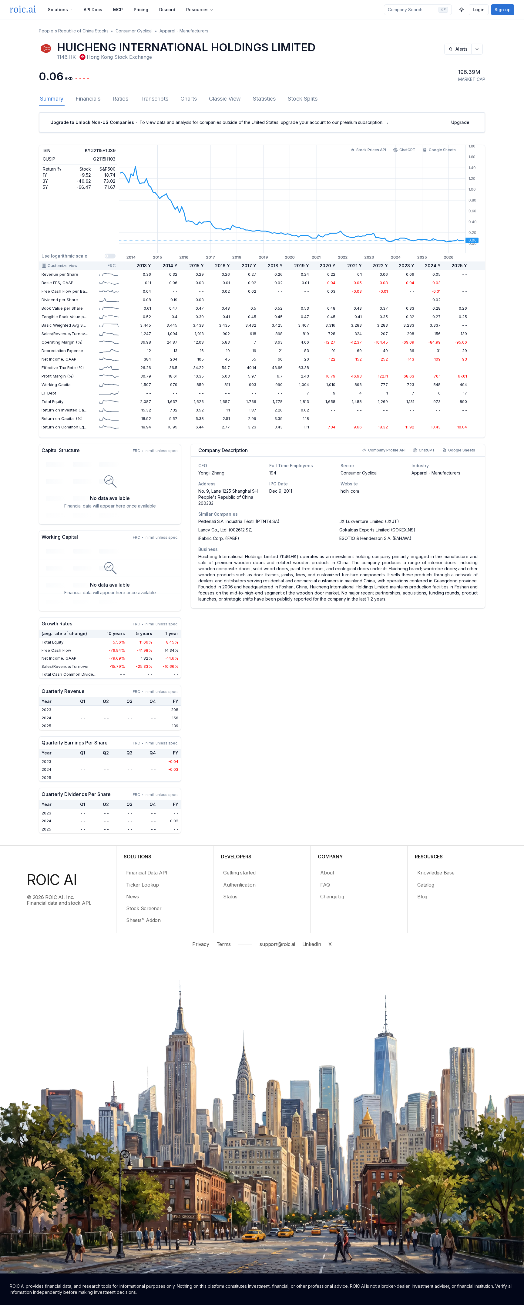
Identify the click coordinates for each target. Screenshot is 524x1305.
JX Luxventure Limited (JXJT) (369, 521)
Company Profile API (386, 450)
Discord (167, 9)
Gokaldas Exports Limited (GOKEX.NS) (377, 529)
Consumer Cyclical (134, 30)
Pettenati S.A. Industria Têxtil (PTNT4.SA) (239, 521)
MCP (118, 9)
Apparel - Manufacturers (184, 30)
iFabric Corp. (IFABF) (218, 538)
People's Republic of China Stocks (74, 30)
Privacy (200, 944)
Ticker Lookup (142, 885)
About (327, 873)
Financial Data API (146, 873)
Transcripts (154, 98)
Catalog (425, 885)
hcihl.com (350, 491)
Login (479, 9)
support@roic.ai (277, 944)
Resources (197, 9)
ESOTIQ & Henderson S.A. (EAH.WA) (375, 538)
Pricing (141, 9)
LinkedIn (311, 944)
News (132, 897)
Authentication (239, 885)
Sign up (503, 9)
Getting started (239, 873)
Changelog (332, 897)
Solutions (58, 9)
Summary (51, 98)
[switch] (110, 256)
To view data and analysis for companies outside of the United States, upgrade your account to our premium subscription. (219, 122)
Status (230, 897)
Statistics (264, 98)
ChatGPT (407, 150)
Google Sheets (442, 150)
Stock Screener (144, 908)
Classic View (225, 98)
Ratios (120, 98)
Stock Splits (302, 98)
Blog (422, 897)
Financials (88, 98)
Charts (188, 98)
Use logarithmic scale (64, 255)
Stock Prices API (371, 150)
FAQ (325, 885)
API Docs (93, 9)
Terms (224, 944)
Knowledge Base (436, 873)
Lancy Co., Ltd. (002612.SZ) (225, 529)
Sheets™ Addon (143, 920)
